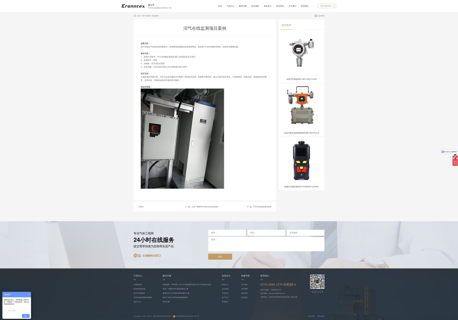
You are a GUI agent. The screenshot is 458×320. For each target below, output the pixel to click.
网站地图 (321, 316)
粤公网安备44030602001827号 (187, 316)
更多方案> (166, 301)
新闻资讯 (244, 293)
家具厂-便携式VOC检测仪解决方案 (175, 288)
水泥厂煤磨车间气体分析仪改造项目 (205, 206)
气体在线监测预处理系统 (143, 297)
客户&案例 (146, 15)
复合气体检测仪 (139, 293)
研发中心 (225, 284)
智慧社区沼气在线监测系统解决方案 (176, 293)
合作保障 (244, 288)
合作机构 (225, 288)
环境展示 (225, 301)
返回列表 (321, 15)
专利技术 (225, 293)
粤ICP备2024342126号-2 (162, 316)
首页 (220, 6)
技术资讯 (280, 6)
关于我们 (292, 6)
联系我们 (305, 6)
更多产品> (137, 301)
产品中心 (230, 6)
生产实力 (225, 297)
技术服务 (255, 6)
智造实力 (267, 6)
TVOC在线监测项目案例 (262, 206)
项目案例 (155, 15)
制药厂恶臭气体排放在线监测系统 (175, 297)
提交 (220, 257)
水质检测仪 (138, 284)
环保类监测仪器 (139, 288)
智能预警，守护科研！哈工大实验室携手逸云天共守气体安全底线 (187, 284)
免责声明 (311, 316)
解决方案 (243, 6)
